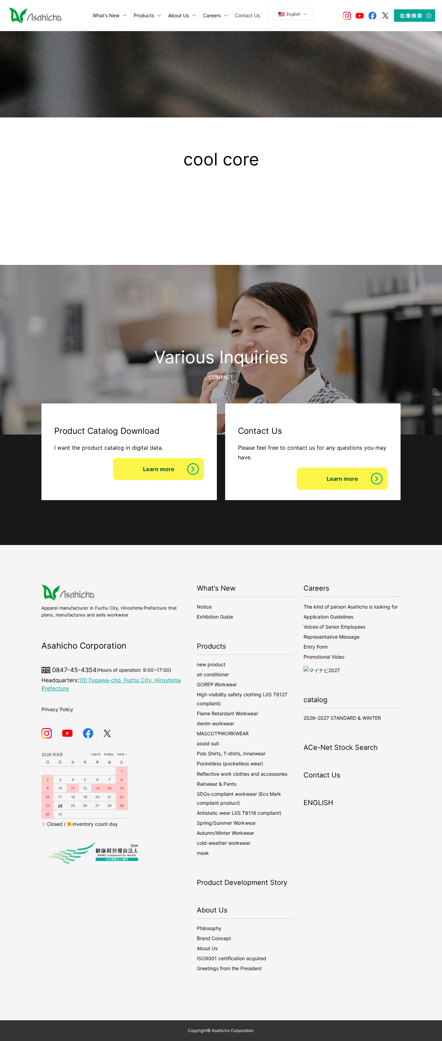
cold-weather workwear (223, 843)
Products (211, 646)
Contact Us (322, 775)
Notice (204, 607)
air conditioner (213, 674)
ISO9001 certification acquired (231, 958)
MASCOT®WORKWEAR (223, 733)
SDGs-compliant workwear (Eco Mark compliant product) (239, 798)
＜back (94, 754)
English (293, 14)
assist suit (208, 743)
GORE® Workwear (217, 684)
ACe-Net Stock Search (341, 747)
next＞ (121, 754)
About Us (212, 910)
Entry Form (316, 647)
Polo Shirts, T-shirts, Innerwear (231, 753)
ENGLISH (318, 803)
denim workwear (215, 723)
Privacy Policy (57, 709)
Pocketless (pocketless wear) (230, 763)
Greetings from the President (229, 968)
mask (203, 853)
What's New (216, 588)
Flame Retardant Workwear (227, 713)
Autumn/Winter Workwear (225, 833)
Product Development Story (242, 882)
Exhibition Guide (215, 617)
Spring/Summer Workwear (226, 823)
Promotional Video (324, 657)
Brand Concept (214, 938)
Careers (316, 588)
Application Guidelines (328, 617)
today (107, 754)
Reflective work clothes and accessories (242, 774)
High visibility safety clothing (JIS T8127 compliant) (242, 698)
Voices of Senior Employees (334, 627)
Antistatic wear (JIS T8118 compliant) (239, 813)
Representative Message (331, 637)
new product (211, 664)
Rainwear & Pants (216, 784)
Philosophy (209, 928)
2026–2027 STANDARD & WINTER (342, 718)
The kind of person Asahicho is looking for (351, 607)
